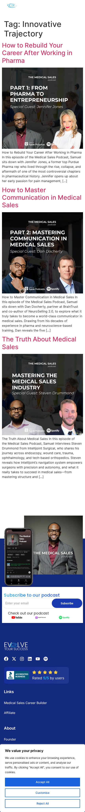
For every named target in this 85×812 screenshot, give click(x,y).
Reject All (43, 803)
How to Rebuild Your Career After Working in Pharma (37, 52)
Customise (42, 792)
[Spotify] (45, 659)
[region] (42, 778)
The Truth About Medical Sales (39, 343)
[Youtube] (38, 659)
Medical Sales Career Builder (25, 703)
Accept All (42, 782)
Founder (10, 739)
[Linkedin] (30, 659)
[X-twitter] (14, 659)
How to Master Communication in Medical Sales (41, 197)
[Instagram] (22, 659)
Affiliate (9, 713)
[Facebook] (6, 659)
